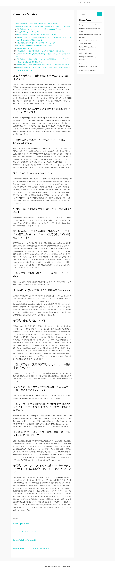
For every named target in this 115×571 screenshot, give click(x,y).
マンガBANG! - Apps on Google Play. (28, 32)
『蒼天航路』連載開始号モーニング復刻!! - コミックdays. (35, 43)
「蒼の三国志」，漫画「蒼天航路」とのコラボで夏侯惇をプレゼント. (40, 51)
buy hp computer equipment (87, 25)
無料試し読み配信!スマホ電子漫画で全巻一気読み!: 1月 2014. (37, 34)
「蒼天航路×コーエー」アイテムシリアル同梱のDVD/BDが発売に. (38, 29)
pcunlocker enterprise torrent (87, 70)
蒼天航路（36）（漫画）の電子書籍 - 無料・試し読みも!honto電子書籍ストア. (42, 65)
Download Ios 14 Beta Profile (88, 66)
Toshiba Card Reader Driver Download (25, 532)
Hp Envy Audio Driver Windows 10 (24, 540)
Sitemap (87, 2)
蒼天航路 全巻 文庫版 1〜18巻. (26, 48)
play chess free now (85, 63)
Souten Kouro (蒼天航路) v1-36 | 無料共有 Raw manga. (34, 45)
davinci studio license (85, 53)
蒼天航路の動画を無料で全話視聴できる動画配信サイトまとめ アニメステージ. (43, 26)
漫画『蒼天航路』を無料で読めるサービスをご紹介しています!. (38, 24)
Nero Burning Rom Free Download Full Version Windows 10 (32, 548)
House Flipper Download (21, 524)
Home (79, 2)
